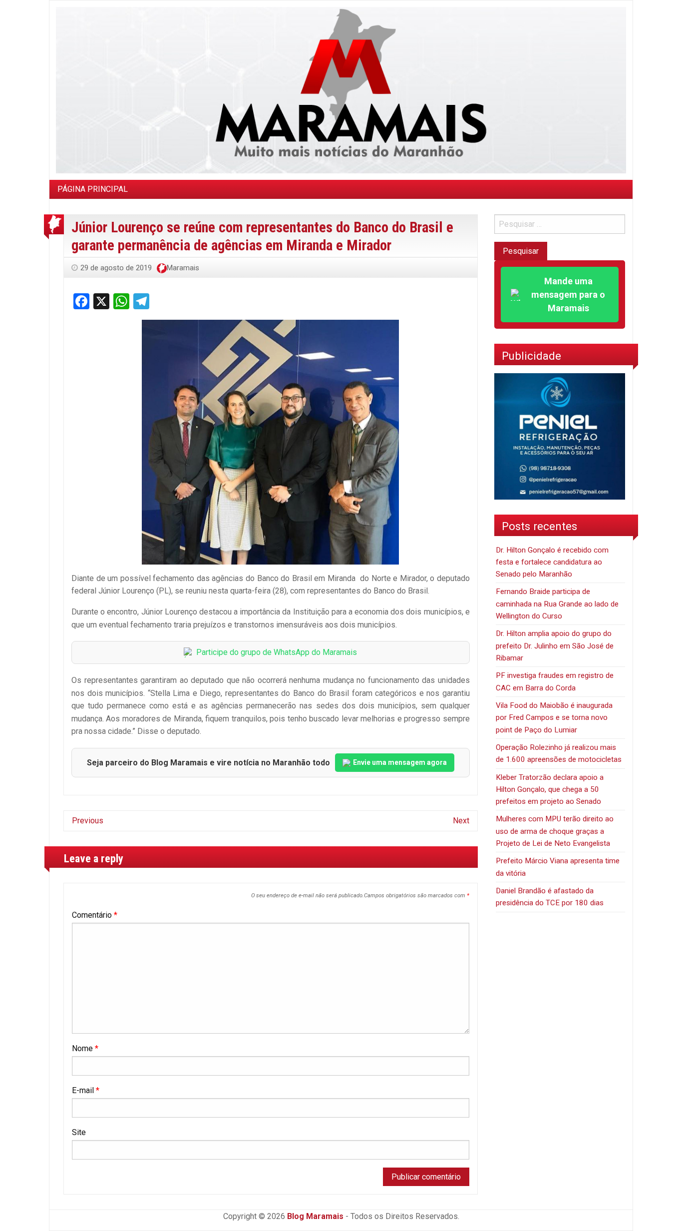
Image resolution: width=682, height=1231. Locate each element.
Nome (85, 1048)
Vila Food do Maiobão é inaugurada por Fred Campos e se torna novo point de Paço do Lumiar (554, 717)
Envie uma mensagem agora (400, 762)
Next (461, 820)
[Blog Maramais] (341, 89)
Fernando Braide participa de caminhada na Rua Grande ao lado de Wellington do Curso (557, 603)
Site (79, 1132)
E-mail (85, 1090)
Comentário (94, 915)
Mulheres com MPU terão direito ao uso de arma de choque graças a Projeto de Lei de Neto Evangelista (555, 831)
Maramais (183, 267)
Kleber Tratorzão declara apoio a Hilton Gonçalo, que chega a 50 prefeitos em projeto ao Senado (550, 789)
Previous (87, 820)
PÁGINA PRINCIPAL (92, 189)
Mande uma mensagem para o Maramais (568, 294)
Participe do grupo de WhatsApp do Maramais (276, 652)
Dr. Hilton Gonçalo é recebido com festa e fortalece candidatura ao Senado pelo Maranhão (552, 562)
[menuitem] (92, 189)
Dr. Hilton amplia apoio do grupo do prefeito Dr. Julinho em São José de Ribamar (555, 645)
